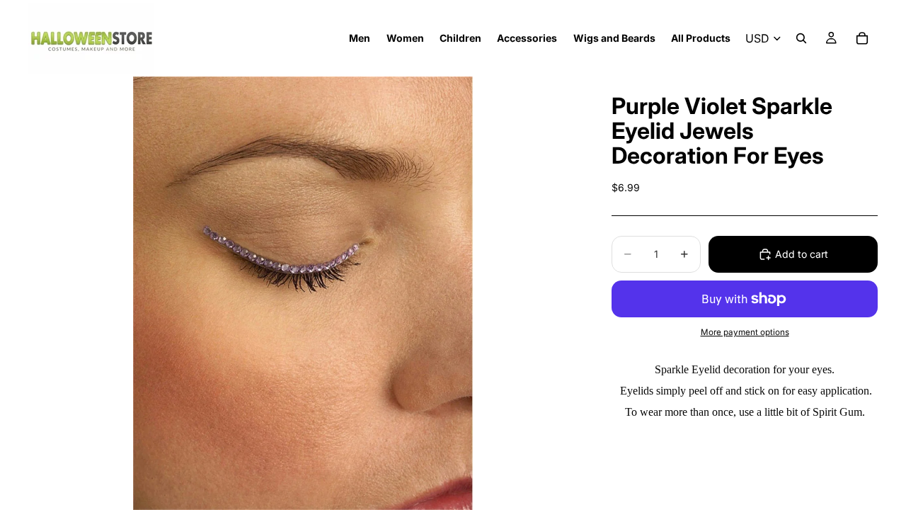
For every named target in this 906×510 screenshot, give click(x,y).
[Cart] (862, 38)
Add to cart (801, 254)
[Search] (801, 38)
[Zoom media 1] (303, 293)
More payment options (745, 332)
